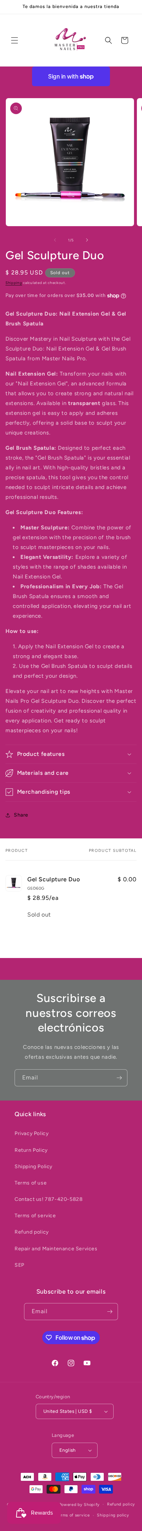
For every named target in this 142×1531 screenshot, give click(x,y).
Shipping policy (113, 1515)
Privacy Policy (31, 1133)
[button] (15, 40)
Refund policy (32, 1232)
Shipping (13, 282)
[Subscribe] (119, 1077)
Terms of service (35, 1216)
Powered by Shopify (79, 1504)
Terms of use (31, 1183)
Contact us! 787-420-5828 (49, 1199)
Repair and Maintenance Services (56, 1249)
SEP (19, 1265)
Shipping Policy (33, 1166)
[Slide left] (55, 240)
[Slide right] (87, 240)
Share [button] (21, 815)
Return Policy (31, 1150)
